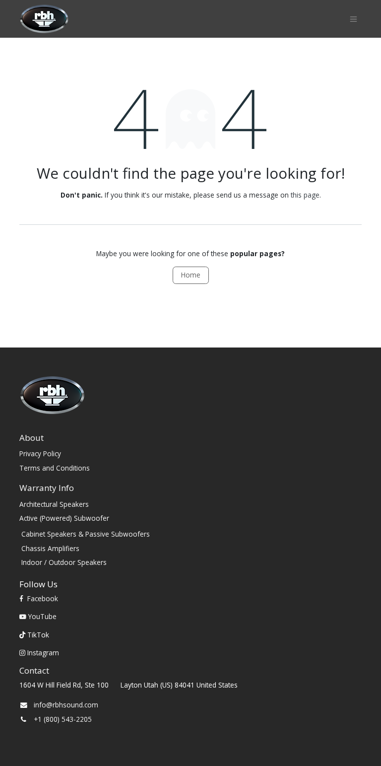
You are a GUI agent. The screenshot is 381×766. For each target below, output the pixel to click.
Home (190, 274)
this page (305, 195)
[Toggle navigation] (353, 19)
